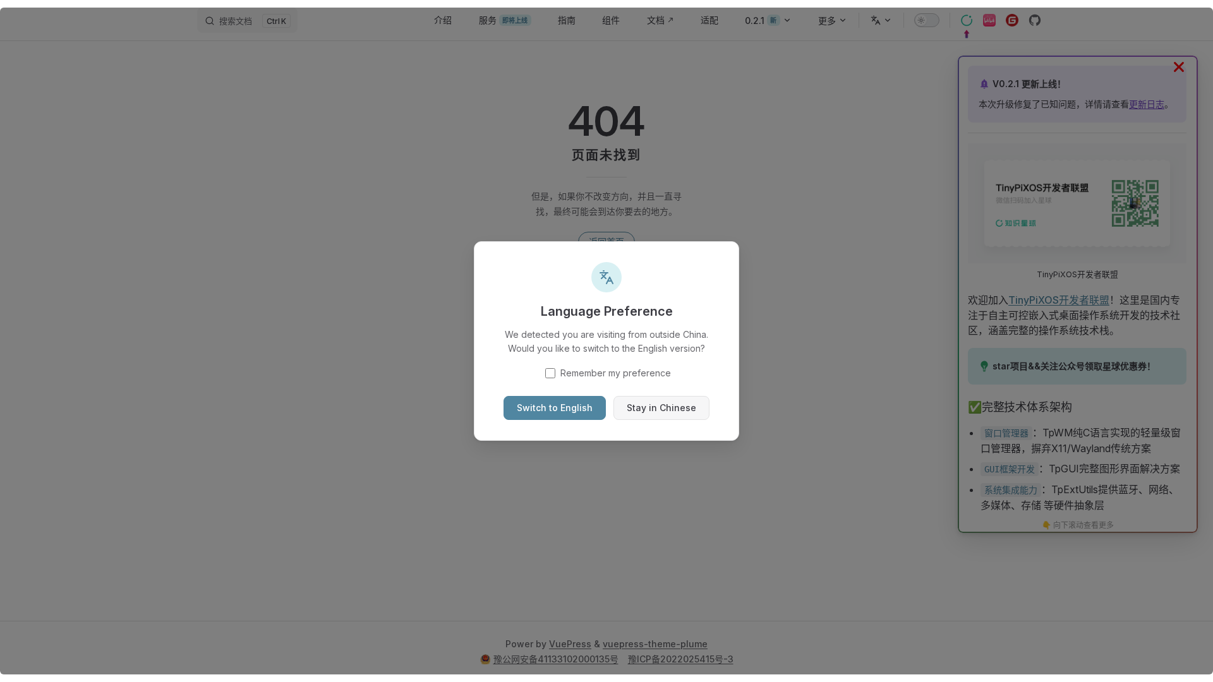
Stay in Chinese (661, 407)
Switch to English (555, 407)
